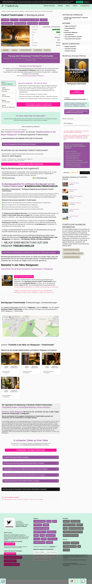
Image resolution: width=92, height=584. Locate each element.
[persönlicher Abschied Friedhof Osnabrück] (65, 197)
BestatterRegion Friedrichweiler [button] (77, 92)
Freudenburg (72, 204)
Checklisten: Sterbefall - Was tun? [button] (73, 253)
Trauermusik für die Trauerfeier (73, 38)
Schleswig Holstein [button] (39, 542)
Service (68, 5)
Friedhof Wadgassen (6, 395)
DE (59, 34)
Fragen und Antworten (70, 26)
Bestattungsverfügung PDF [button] (71, 257)
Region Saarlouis (15, 11)
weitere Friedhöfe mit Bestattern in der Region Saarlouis (39, 105)
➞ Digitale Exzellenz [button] (10, 553)
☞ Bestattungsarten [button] (25, 50)
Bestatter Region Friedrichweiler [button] (23, 276)
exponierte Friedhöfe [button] (69, 524)
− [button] (4, 319)
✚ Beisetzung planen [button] (20, 23)
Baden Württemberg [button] (39, 521)
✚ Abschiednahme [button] (32, 23)
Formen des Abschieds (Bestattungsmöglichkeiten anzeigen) (24, 463)
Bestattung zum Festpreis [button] (76, 528)
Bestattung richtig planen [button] (71, 249)
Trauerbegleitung (69, 34)
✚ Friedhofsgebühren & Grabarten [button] (29, 19)
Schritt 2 (6, 89)
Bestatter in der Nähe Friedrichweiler (31, 164)
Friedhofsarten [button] (75, 521)
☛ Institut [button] (47, 50)
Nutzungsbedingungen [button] (70, 546)
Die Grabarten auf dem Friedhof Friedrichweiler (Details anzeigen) (26, 469)
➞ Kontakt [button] (66, 549)
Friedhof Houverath (74, 209)
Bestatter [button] (79, 524)
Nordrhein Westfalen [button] (39, 531)
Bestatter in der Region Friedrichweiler (32, 450)
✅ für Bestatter (84, 5)
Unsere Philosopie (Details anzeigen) (17, 457)
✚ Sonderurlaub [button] (43, 23)
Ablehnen (86, 2)
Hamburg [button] (45, 524)
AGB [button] (79, 546)
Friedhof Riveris (73, 189)
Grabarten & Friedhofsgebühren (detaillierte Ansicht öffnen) (76, 111)
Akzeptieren (79, 2)
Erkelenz (71, 210)
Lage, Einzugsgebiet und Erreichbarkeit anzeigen (20, 144)
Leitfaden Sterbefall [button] (39, 552)
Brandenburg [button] (37, 524)
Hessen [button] (42, 535)
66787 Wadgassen (68, 123)
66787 (58, 40)
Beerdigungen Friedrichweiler (42, 186)
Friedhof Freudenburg (75, 202)
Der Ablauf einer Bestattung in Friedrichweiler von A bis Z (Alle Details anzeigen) (30, 252)
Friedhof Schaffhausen (48, 371)
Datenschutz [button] (74, 542)
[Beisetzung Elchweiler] (65, 184)
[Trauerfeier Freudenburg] (65, 204)
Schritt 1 (7, 83)
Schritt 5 (8, 106)
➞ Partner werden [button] (9, 543)
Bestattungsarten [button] (52, 552)
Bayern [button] (49, 521)
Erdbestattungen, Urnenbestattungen (51, 26)
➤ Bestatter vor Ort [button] (7, 23)
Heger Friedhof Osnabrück (76, 196)
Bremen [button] (36, 535)
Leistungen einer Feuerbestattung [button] (73, 531)
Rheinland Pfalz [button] (50, 535)
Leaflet (46, 336)
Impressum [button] (66, 542)
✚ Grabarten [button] (5, 19)
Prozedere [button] (5, 50)
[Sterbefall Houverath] (65, 211)
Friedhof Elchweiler (74, 183)
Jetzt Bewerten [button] (85, 172)
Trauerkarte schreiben (70, 48)
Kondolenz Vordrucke (70, 51)
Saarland (8, 11)
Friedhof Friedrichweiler (47, 11)
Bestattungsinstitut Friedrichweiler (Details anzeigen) (22, 481)
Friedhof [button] (14, 50)
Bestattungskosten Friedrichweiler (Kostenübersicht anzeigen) (25, 475)
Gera (70, 217)
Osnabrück (71, 197)
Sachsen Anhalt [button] (52, 538)
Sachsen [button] (43, 538)
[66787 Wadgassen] (7, 280)
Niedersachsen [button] (51, 531)
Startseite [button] (66, 521)
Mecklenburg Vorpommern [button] (41, 528)
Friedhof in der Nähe (49, 5)
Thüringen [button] (49, 542)
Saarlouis (58, 42)
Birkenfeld (71, 184)
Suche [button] (65, 528)
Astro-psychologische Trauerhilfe (73, 36)
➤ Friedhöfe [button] (43, 19)
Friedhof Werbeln (6, 371)
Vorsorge (60, 5)
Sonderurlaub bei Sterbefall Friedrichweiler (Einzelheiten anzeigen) (25, 489)
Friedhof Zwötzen (73, 216)
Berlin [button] (54, 521)
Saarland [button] (36, 538)
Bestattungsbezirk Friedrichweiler (33, 11)
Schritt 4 (6, 101)
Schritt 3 (6, 95)
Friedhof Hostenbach (27, 371)
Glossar (67, 30)
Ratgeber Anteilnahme (70, 46)
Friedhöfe (3, 11)
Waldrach (71, 191)
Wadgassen (22, 11)
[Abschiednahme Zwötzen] (65, 217)
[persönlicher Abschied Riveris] (65, 191)
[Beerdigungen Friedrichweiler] (77, 70)
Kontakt (75, 5)
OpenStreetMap (51, 336)
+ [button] (4, 317)
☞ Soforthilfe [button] (37, 50)
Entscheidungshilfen (70, 28)
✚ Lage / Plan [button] (14, 19)
